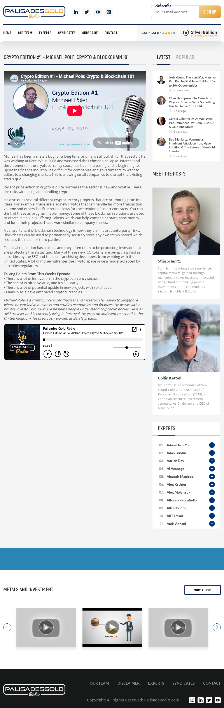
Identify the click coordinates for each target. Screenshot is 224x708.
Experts (45, 32)
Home (7, 32)
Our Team (25, 32)
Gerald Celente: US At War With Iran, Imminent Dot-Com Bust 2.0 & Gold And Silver (191, 122)
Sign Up (209, 12)
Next (217, 627)
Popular (185, 57)
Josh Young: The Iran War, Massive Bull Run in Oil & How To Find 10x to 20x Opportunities (192, 81)
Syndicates (66, 32)
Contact (111, 32)
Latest (163, 57)
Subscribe (90, 32)
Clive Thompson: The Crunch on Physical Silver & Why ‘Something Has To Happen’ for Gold (192, 102)
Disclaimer (128, 683)
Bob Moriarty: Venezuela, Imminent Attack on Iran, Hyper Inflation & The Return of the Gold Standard (192, 145)
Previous (7, 627)
